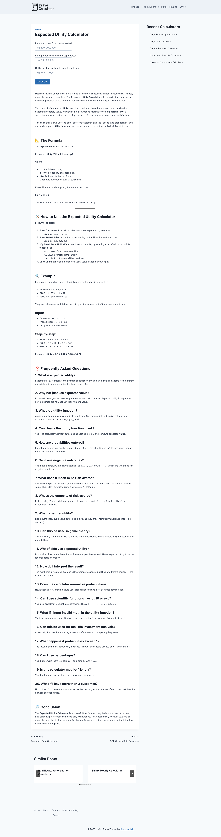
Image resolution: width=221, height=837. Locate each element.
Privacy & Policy (70, 810)
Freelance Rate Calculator (44, 739)
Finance (135, 7)
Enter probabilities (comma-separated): (55, 55)
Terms (56, 815)
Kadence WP (127, 829)
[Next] (132, 773)
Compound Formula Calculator (165, 55)
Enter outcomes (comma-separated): (54, 43)
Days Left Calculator (160, 41)
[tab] (80, 784)
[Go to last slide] (38, 773)
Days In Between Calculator (164, 48)
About (46, 810)
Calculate (42, 81)
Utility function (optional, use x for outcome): (58, 68)
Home (37, 810)
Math (164, 7)
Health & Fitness (150, 7)
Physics (173, 7)
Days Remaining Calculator (164, 34)
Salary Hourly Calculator (107, 770)
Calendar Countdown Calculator (166, 62)
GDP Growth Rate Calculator (124, 739)
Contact (56, 810)
